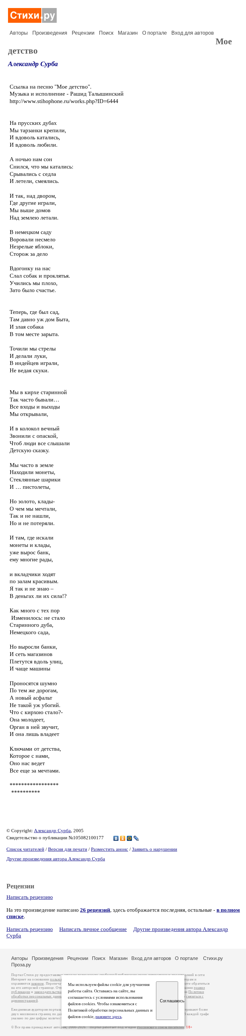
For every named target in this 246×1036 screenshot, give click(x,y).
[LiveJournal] (136, 838)
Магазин (128, 33)
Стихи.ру (213, 958)
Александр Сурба (33, 64)
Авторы (19, 33)
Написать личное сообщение (93, 929)
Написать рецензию (29, 897)
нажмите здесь (108, 1016)
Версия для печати (67, 849)
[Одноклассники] (122, 838)
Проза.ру (21, 964)
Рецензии (83, 33)
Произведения (49, 33)
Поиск (106, 33)
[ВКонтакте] (116, 838)
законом (37, 983)
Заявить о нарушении (154, 849)
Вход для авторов (192, 33)
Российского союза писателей (160, 1027)
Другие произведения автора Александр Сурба (55, 858)
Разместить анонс (109, 849)
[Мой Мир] (129, 838)
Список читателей (25, 849)
